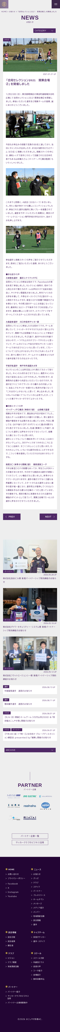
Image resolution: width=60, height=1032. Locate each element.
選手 (6, 686)
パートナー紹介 (14, 992)
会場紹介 (37, 975)
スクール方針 (38, 958)
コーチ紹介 (37, 970)
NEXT (48, 517)
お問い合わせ (13, 874)
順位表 (10, 945)
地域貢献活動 (39, 916)
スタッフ (36, 887)
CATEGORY (40, 30)
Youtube (12, 896)
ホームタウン (38, 899)
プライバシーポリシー (16, 878)
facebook (13, 884)
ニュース (37, 869)
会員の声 (37, 966)
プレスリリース (39, 895)
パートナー (8, 571)
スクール (38, 953)
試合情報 (37, 920)
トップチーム (39, 932)
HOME (11, 869)
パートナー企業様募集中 (18, 1002)
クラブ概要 (12, 962)
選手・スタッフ (39, 941)
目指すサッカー (39, 937)
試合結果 (11, 941)
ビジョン (11, 958)
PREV (12, 517)
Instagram (13, 892)
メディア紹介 (38, 908)
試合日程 (11, 937)
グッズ (36, 878)
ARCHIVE (10, 750)
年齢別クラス (38, 962)
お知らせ (12, 11)
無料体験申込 (39, 979)
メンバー (36, 912)
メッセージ (37, 903)
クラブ (6, 40)
